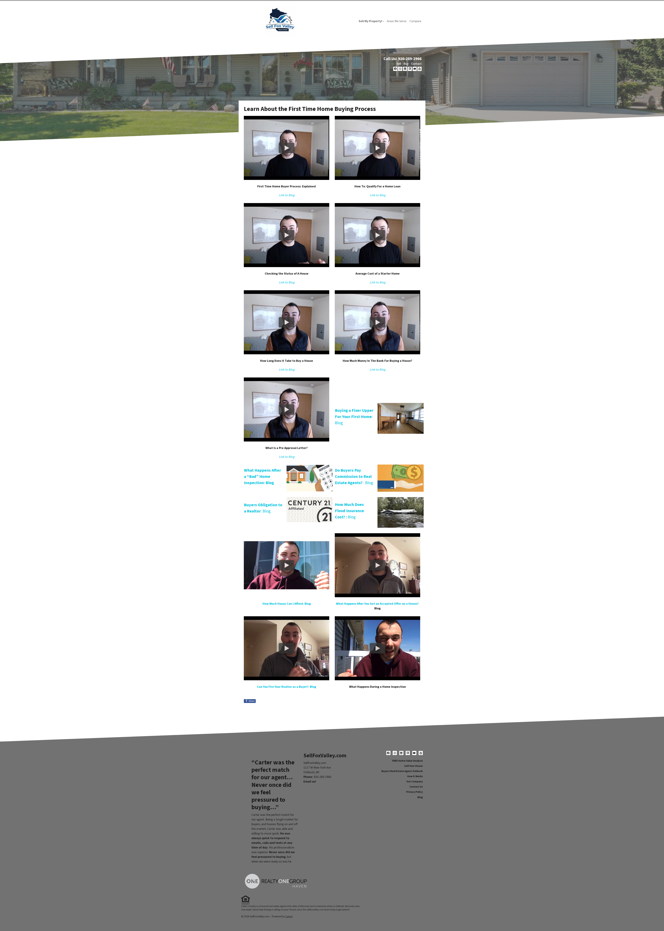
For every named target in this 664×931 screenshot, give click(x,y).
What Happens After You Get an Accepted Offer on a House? (377, 604)
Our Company (414, 781)
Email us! (309, 781)
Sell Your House (413, 766)
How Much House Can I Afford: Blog (286, 604)
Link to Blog (286, 195)
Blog (349, 511)
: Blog (354, 416)
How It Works (415, 776)
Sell (398, 64)
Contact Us (416, 787)
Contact (416, 64)
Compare (415, 21)
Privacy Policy (414, 792)
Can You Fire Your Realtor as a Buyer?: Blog (286, 687)
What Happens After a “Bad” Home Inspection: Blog (262, 476)
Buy (406, 64)
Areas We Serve (396, 21)
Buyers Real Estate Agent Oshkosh (402, 771)
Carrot (289, 916)
